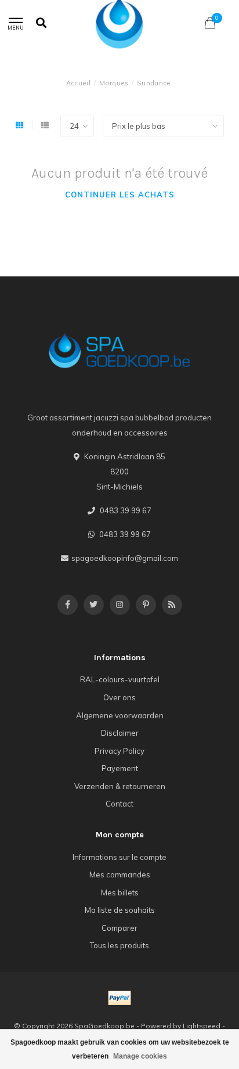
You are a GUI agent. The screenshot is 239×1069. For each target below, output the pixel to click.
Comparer (119, 928)
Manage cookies (140, 1056)
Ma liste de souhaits (120, 910)
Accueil (78, 83)
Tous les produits (119, 945)
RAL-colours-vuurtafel (120, 679)
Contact (119, 803)
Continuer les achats (120, 194)
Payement (120, 768)
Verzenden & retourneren (119, 786)
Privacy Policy (119, 750)
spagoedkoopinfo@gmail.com (124, 558)
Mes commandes (119, 874)
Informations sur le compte (119, 857)
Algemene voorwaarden (120, 715)
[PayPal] (119, 998)
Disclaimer (120, 732)
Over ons (119, 697)
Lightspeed (201, 1025)
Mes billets (120, 892)
